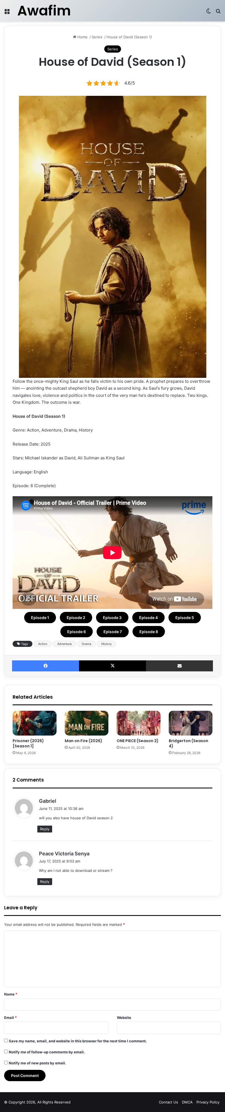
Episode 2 (76, 617)
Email (10, 1017)
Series (97, 37)
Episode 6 (76, 631)
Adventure (64, 644)
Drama (86, 644)
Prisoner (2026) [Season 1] (28, 743)
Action (42, 644)
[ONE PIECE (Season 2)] (139, 723)
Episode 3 (112, 617)
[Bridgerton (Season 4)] (191, 723)
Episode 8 (148, 631)
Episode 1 (40, 617)
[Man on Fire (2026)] (87, 723)
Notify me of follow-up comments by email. (47, 1052)
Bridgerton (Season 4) (188, 743)
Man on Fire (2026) (83, 741)
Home (82, 37)
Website (124, 1017)
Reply (44, 829)
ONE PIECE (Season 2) (138, 741)
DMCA (187, 1102)
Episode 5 (184, 617)
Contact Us (168, 1102)
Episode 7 (112, 631)
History (106, 644)
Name (10, 994)
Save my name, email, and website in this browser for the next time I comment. (78, 1041)
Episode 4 (148, 617)
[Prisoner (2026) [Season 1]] (35, 723)
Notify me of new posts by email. (37, 1063)
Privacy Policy (208, 1102)
